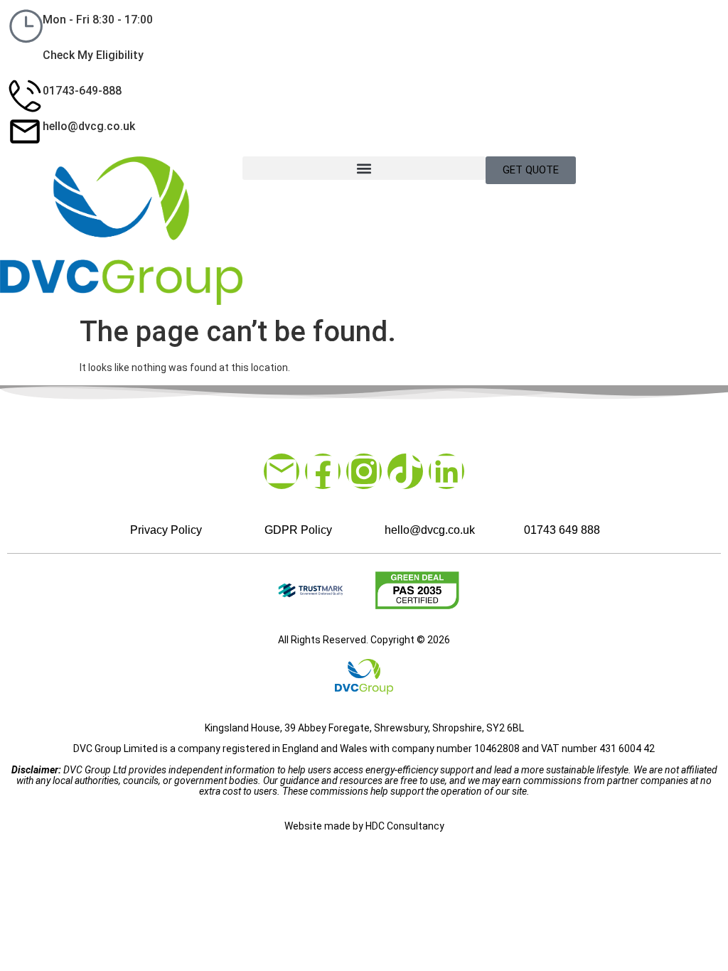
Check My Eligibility (93, 55)
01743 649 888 (562, 530)
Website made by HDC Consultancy (364, 826)
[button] (363, 168)
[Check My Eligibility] (25, 60)
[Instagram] (364, 471)
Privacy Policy (166, 530)
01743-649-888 (82, 90)
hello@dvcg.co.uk (89, 126)
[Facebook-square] (323, 471)
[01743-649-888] (25, 96)
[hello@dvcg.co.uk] (25, 131)
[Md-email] (281, 471)
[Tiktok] (405, 471)
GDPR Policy (298, 530)
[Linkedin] (446, 471)
